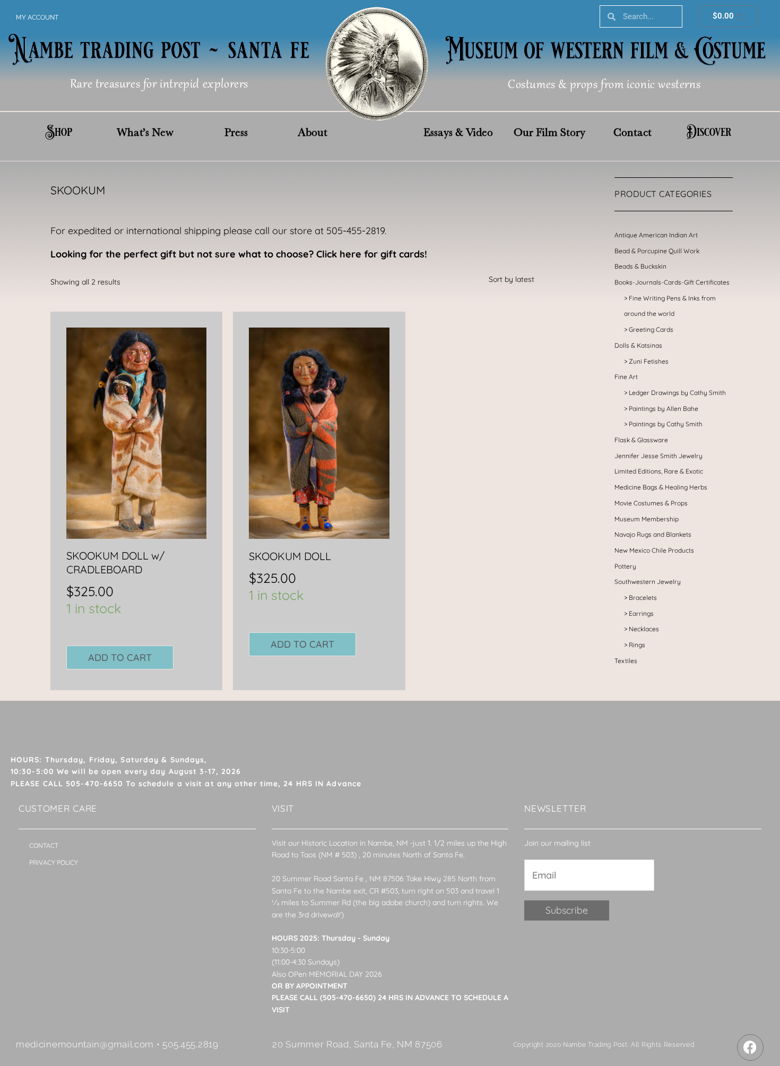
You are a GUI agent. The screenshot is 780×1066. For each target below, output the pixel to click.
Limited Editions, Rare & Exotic (658, 471)
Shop (58, 132)
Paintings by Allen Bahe (663, 408)
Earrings (641, 613)
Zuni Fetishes (649, 361)
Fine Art (626, 377)
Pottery (625, 566)
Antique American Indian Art (656, 235)
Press (236, 132)
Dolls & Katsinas (638, 345)
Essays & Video (458, 132)
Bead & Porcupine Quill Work (656, 251)
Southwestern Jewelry (647, 582)
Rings (637, 645)
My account (37, 17)
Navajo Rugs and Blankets (652, 534)
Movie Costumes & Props (651, 503)
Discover (709, 132)
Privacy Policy (53, 862)
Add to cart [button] (120, 657)
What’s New (145, 132)
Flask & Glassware (641, 440)
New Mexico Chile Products (654, 550)
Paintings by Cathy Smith (666, 424)
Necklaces (644, 629)
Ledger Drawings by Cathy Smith (677, 393)
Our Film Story (549, 132)
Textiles (625, 661)
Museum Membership (646, 519)
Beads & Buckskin (640, 266)
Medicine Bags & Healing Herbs (660, 487)
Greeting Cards (651, 329)
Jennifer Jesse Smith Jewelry (658, 456)
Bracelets (643, 597)
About (312, 132)
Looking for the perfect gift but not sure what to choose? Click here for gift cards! (238, 254)
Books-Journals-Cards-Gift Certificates (672, 282)
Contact (632, 132)
